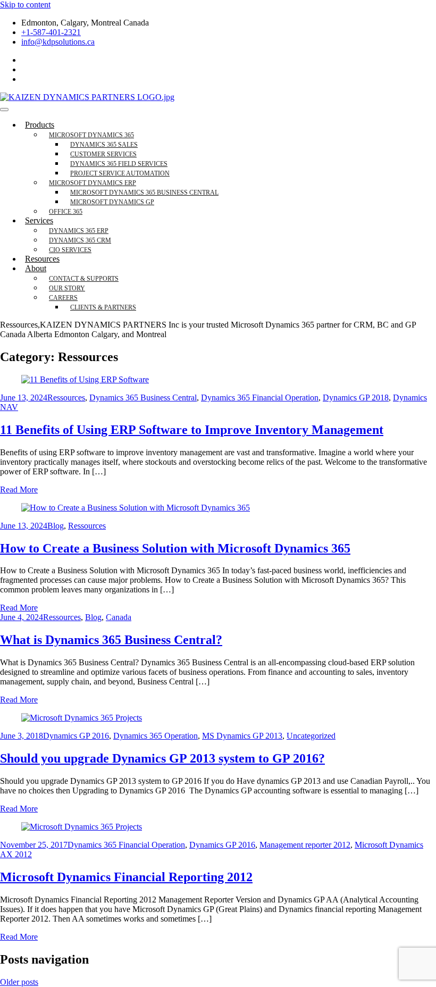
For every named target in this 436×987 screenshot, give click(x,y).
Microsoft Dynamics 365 (91, 135)
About (35, 268)
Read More (19, 489)
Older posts (19, 981)
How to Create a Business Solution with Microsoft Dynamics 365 (175, 548)
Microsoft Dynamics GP (112, 202)
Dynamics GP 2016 (76, 735)
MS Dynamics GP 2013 (242, 735)
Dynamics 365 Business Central (143, 397)
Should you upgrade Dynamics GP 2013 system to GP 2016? (162, 758)
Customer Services (103, 154)
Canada (118, 617)
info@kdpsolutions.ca (58, 41)
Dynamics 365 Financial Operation (259, 397)
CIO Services (70, 250)
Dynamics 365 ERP (78, 231)
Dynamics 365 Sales (104, 144)
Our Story (67, 288)
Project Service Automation (120, 173)
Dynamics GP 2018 (356, 397)
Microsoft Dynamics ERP (92, 183)
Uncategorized (311, 735)
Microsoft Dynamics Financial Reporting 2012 (126, 877)
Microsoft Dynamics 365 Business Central (144, 192)
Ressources (66, 397)
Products (39, 124)
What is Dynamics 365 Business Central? (111, 640)
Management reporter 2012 (304, 844)
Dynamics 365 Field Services (118, 164)
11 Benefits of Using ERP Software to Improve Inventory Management (191, 430)
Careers (63, 298)
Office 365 (65, 211)
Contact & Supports (84, 278)
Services (39, 220)
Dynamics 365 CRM (80, 240)
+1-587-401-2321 (51, 32)
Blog (55, 525)
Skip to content (25, 4)
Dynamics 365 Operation (155, 735)
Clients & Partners (103, 307)
